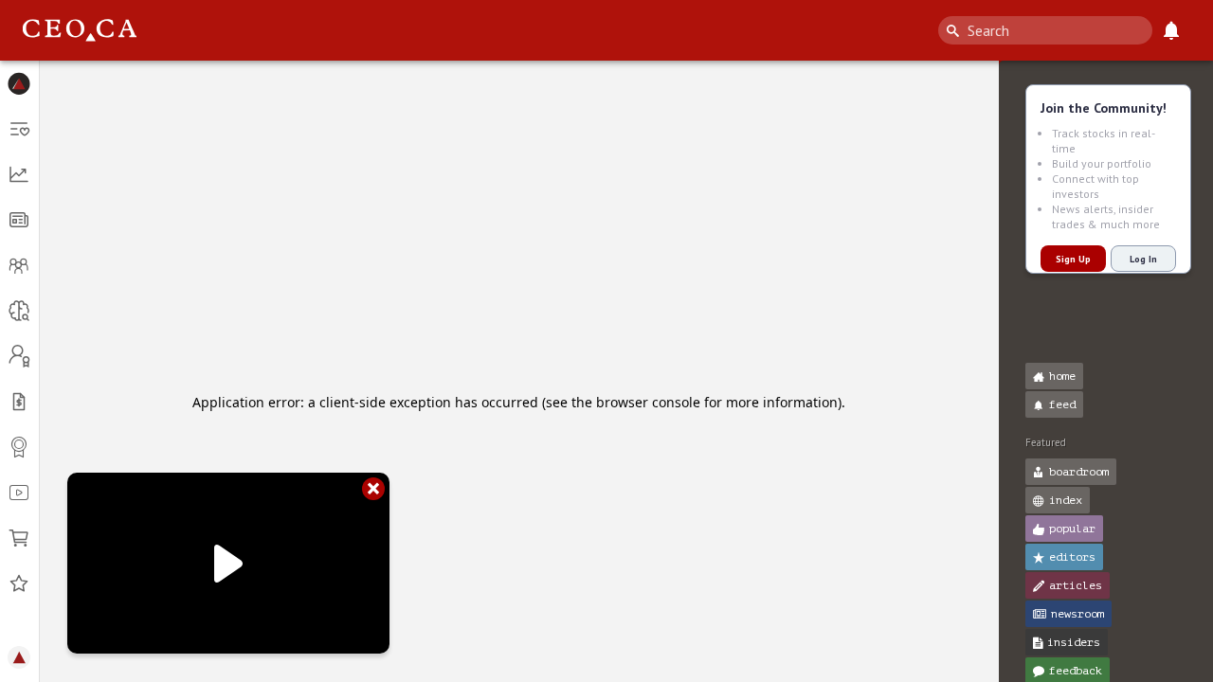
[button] (19, 83)
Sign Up (1073, 259)
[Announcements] (1171, 30)
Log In (1143, 259)
